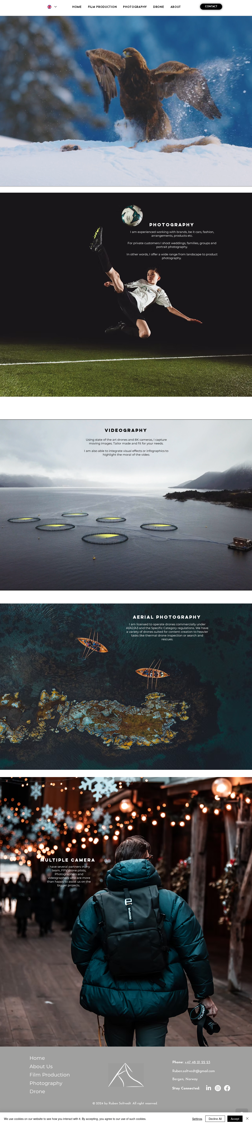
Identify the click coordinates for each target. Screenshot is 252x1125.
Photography (46, 1083)
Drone (37, 1091)
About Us (41, 1066)
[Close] (247, 1119)
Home (37, 1058)
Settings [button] (197, 1119)
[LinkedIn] (209, 1088)
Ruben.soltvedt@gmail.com (193, 1071)
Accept (235, 1119)
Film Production (50, 1075)
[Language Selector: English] (51, 7)
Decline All (215, 1119)
